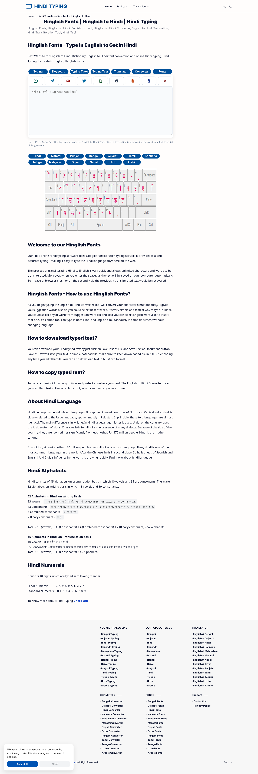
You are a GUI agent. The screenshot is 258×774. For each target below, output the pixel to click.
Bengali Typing (109, 634)
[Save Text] (133, 81)
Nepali (94, 162)
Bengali (94, 155)
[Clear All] (165, 81)
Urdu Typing (108, 681)
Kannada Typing (110, 647)
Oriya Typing (108, 664)
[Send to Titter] (84, 81)
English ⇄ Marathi (203, 655)
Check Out (81, 601)
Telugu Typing (109, 677)
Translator (121, 71)
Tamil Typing (108, 672)
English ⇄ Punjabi (203, 668)
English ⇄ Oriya (202, 664)
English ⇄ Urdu (202, 681)
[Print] (117, 81)
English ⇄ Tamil (202, 672)
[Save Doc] (149, 81)
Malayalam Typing (111, 651)
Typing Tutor (79, 71)
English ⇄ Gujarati (203, 638)
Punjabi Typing (109, 668)
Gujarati (113, 155)
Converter (141, 71)
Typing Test (100, 71)
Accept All (22, 764)
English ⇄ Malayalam (205, 651)
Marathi (56, 155)
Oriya (75, 162)
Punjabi (75, 155)
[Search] (230, 6)
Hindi (37, 155)
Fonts (162, 71)
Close (55, 764)
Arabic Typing (109, 685)
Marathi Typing (110, 655)
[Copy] (100, 81)
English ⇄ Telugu (203, 677)
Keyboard (58, 71)
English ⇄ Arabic (203, 685)
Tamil (131, 155)
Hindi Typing (108, 642)
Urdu (113, 162)
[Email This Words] (68, 81)
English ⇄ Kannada (204, 647)
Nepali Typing (109, 659)
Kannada (151, 155)
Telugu (37, 162)
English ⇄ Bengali (203, 634)
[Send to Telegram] (52, 81)
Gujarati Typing (110, 638)
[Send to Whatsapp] (36, 81)
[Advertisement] (204, 69)
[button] (224, 6)
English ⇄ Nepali (202, 659)
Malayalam (56, 162)
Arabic (132, 162)
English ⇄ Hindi (202, 642)
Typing (38, 71)
